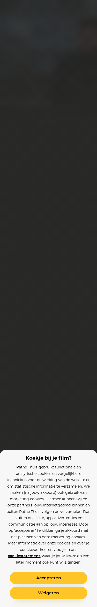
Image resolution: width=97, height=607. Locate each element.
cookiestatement (24, 556)
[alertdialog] (48, 303)
